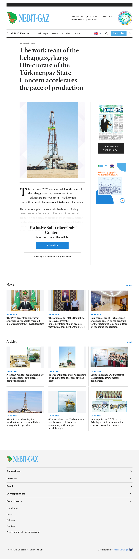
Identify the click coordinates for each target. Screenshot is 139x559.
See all (129, 285)
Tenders (11, 526)
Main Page (42, 33)
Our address (13, 471)
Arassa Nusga (121, 549)
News (55, 33)
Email (10, 486)
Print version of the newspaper (23, 532)
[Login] (130, 33)
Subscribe (118, 33)
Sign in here (64, 256)
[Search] (106, 33)
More (77, 33)
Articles (66, 33)
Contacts (12, 478)
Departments (14, 501)
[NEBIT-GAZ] (22, 459)
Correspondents (16, 493)
